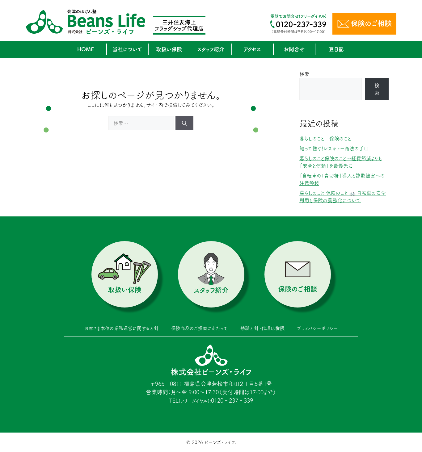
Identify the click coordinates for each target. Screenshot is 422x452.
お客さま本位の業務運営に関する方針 (121, 328)
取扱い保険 (169, 49)
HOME (85, 49)
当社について (127, 49)
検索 (304, 74)
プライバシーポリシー (317, 328)
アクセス (252, 49)
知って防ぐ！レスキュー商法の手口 (334, 148)
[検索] (184, 123)
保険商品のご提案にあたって (199, 328)
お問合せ (294, 49)
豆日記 (336, 49)
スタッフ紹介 (210, 49)
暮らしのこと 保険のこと (327, 138)
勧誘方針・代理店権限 (262, 328)
